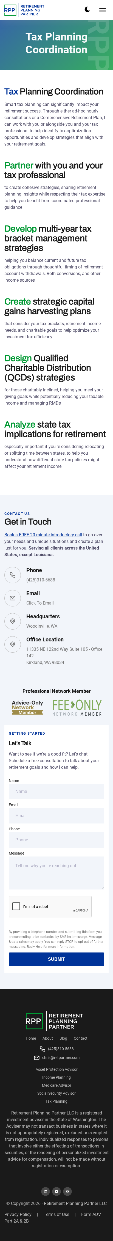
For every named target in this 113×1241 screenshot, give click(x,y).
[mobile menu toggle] (103, 10)
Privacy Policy (18, 1214)
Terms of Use (56, 1214)
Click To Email (40, 603)
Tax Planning (56, 1101)
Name (14, 780)
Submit (56, 959)
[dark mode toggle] (87, 9)
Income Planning (56, 1077)
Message (16, 853)
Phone (14, 829)
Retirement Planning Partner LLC (75, 1203)
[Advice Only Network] (27, 707)
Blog (63, 1038)
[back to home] (24, 10)
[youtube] (67, 1191)
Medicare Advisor (56, 1085)
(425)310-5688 (40, 580)
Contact (80, 1038)
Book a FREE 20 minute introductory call (43, 534)
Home (31, 1038)
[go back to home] (54, 1021)
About (48, 1038)
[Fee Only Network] (77, 707)
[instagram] (56, 1191)
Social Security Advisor (56, 1093)
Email (13, 805)
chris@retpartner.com (61, 1057)
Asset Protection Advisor (57, 1069)
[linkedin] (45, 1191)
